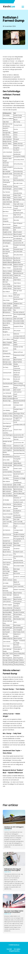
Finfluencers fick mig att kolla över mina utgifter (12, 869)
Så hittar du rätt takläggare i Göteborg (13, 827)
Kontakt (9, 949)
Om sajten (17, 949)
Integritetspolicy (14, 951)
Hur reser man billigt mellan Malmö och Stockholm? (13, 911)
